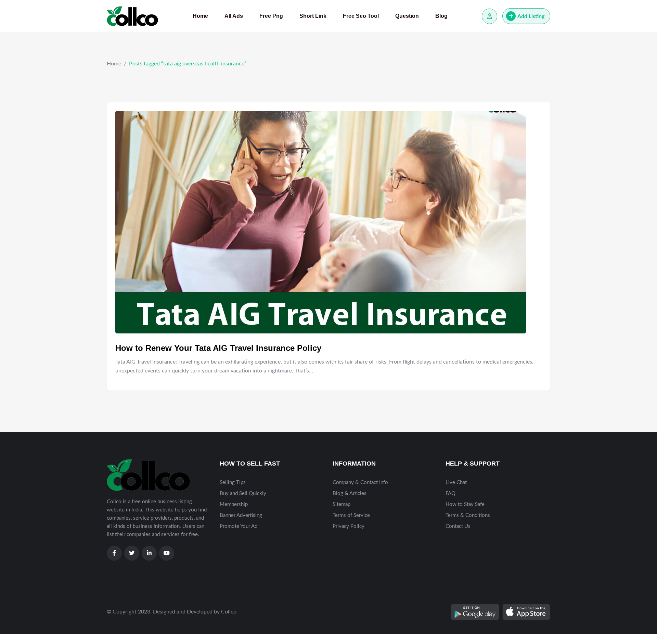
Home (200, 16)
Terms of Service (351, 515)
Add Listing (530, 16)
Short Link (312, 16)
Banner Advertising (241, 515)
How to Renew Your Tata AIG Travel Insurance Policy (218, 348)
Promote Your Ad (238, 526)
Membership (234, 504)
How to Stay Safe (465, 504)
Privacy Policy (348, 526)
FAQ (450, 493)
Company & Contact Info (360, 482)
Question (407, 16)
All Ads (233, 16)
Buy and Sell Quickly (243, 493)
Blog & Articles (349, 493)
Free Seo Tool (361, 16)
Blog (441, 16)
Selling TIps (233, 482)
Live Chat (456, 482)
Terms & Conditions (468, 515)
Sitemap (341, 504)
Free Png (271, 16)
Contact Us (458, 526)
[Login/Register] (489, 16)
